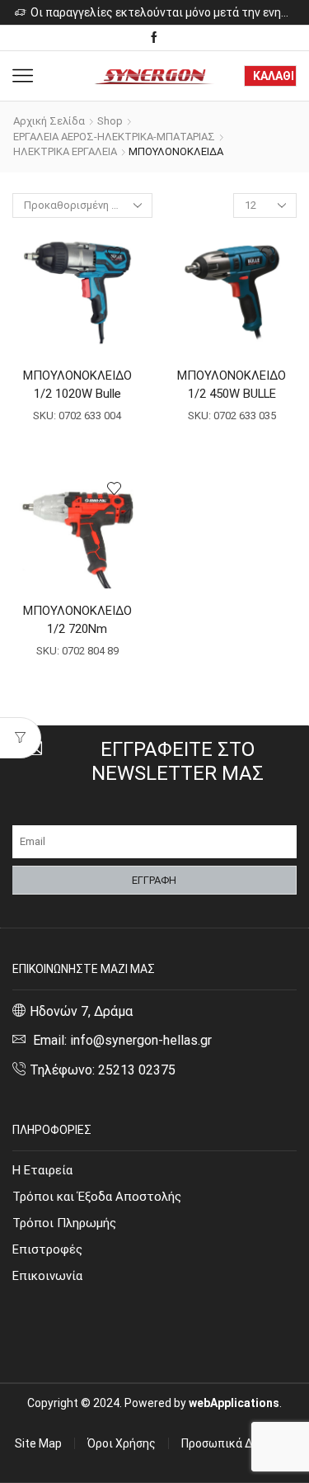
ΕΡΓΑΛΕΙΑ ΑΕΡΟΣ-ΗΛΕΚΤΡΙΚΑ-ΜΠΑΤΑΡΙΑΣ (114, 136)
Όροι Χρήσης (121, 1443)
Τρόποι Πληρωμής (64, 1223)
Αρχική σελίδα (49, 121)
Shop (110, 121)
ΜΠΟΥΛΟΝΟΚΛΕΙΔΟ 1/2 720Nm (77, 619)
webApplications (234, 1403)
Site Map (38, 1443)
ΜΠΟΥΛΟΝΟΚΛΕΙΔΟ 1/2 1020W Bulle (77, 384)
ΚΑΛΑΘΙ (273, 76)
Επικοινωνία (47, 1275)
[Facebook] (154, 38)
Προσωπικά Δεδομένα (239, 1443)
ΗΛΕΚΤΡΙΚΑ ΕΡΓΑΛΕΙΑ (65, 151)
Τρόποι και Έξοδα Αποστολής (96, 1196)
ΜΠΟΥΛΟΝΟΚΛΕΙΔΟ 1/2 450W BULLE (231, 384)
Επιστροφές (47, 1249)
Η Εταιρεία (42, 1170)
